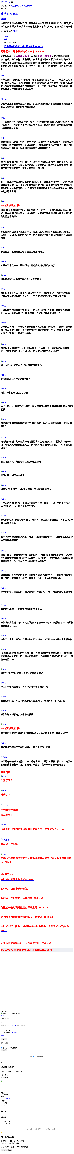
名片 (5, 39)
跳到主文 (3, 19)
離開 (10, 1150)
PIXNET (23, 1129)
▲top (2, 1035)
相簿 (5, 34)
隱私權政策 (47, 1129)
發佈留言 (3, 1050)
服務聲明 (54, 1129)
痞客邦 (12, 1025)
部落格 (6, 36)
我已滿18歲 (4, 1150)
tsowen (3, 1015)
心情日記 (15, 1030)
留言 (16, 1025)
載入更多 (3, 1039)
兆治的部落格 (9, 14)
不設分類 (15, 31)
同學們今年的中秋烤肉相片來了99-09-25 (23, 46)
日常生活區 (15, 1032)
